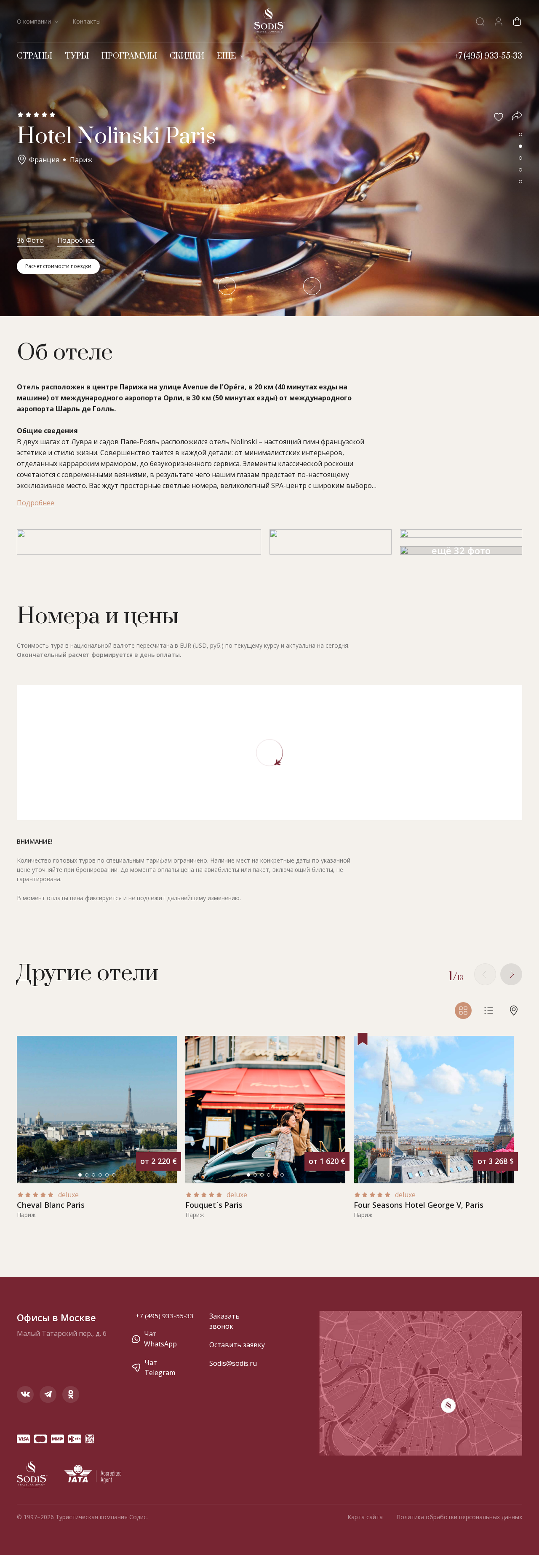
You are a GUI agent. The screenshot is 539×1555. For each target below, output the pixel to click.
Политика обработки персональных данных (459, 1517)
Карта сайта (365, 1517)
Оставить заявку (237, 1344)
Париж (81, 159)
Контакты (86, 21)
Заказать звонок (224, 1321)
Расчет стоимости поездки (58, 266)
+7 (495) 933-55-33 (165, 1315)
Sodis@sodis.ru (233, 1363)
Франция (44, 159)
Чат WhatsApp (160, 1339)
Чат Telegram (159, 1367)
